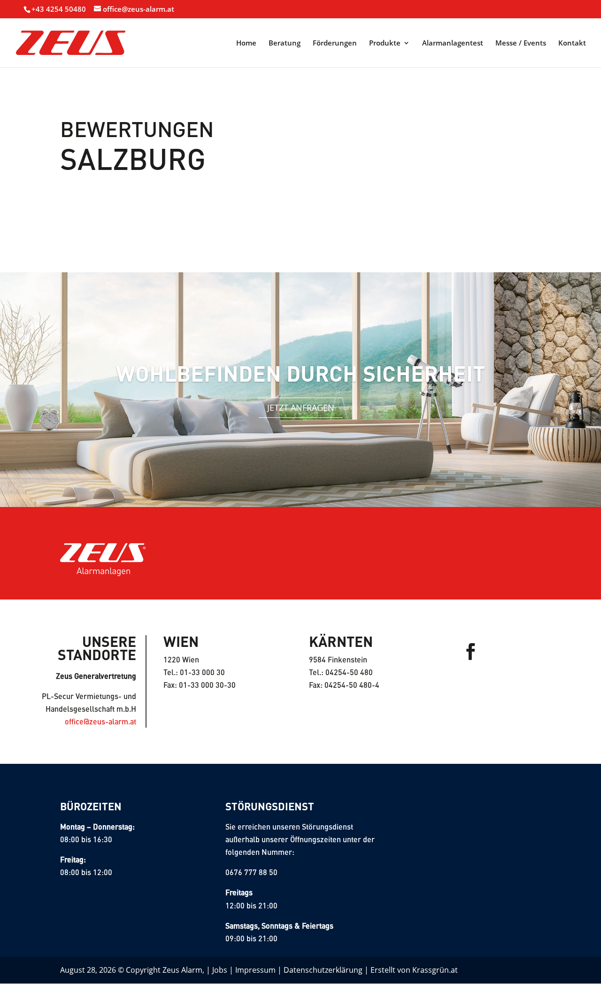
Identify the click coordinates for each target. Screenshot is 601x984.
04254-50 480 (349, 672)
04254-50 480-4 (351, 684)
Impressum (255, 970)
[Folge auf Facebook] (471, 651)
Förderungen (335, 43)
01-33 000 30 (202, 672)
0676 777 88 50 (251, 872)
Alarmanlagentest (452, 43)
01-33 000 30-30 (207, 684)
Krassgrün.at (435, 970)
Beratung (284, 43)
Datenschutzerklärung (323, 970)
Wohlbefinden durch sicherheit (300, 373)
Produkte (385, 43)
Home (246, 43)
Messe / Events (520, 43)
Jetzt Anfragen (300, 407)
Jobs (219, 970)
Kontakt (572, 43)
